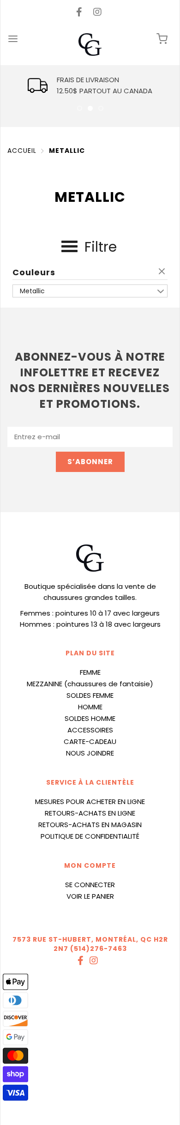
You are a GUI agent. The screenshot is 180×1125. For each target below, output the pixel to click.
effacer (163, 272)
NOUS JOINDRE (90, 753)
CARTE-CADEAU (90, 741)
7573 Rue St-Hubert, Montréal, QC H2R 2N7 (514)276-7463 (90, 944)
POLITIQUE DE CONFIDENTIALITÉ (90, 836)
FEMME (90, 672)
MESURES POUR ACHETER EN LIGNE (90, 801)
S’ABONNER (90, 461)
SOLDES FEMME (90, 695)
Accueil (21, 150)
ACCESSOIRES (90, 730)
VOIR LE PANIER (90, 896)
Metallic (67, 150)
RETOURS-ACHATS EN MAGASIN (90, 824)
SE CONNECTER (90, 884)
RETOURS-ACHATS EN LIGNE (90, 813)
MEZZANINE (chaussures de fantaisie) (90, 684)
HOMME (90, 707)
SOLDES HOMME (90, 718)
